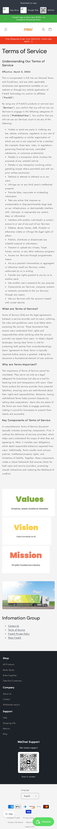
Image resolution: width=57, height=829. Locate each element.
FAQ (5, 717)
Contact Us (13, 626)
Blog (5, 733)
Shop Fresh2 (14, 637)
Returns (6, 728)
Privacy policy (28, 818)
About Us (7, 693)
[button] (6, 29)
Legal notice (30, 827)
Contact (6, 699)
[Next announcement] (51, 18)
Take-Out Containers (12, 680)
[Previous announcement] (5, 18)
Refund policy (31, 822)
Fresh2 (17, 818)
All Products (8, 664)
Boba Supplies (10, 675)
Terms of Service (16, 629)
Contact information (15, 822)
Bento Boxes (8, 669)
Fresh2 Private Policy (19, 633)
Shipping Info (9, 723)
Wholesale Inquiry (11, 704)
